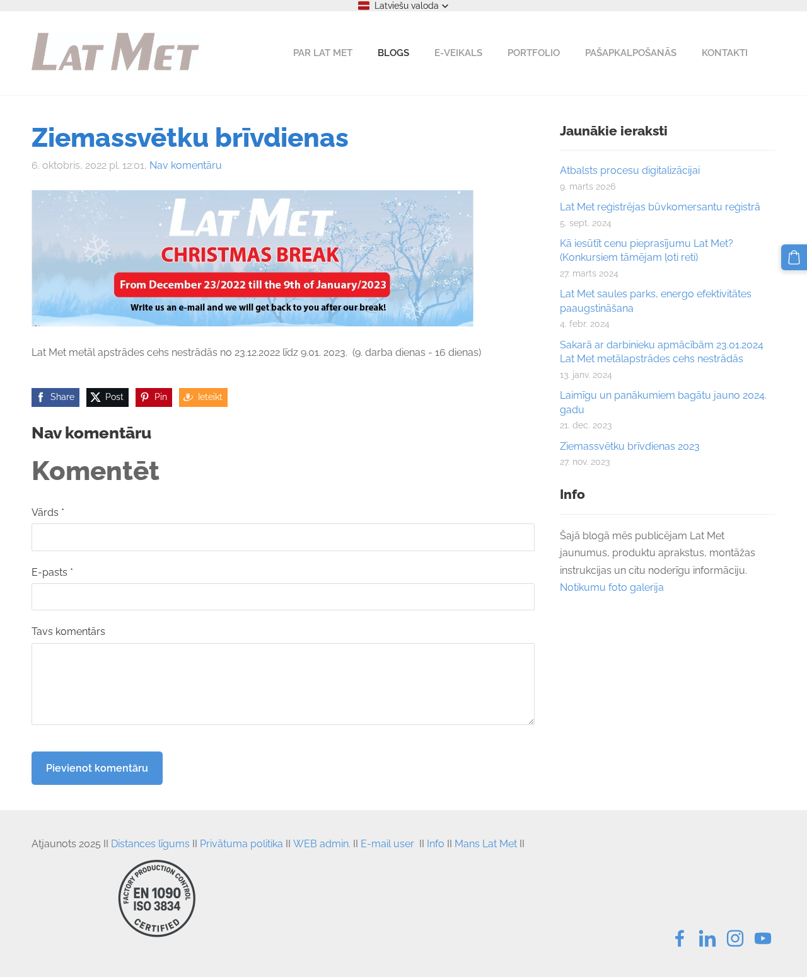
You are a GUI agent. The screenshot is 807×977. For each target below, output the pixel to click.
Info (435, 844)
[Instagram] (735, 938)
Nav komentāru (185, 165)
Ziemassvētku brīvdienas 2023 (630, 446)
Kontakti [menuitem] (725, 53)
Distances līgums (150, 844)
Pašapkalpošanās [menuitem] (630, 53)
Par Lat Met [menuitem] (322, 53)
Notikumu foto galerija (612, 587)
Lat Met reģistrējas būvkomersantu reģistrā (660, 207)
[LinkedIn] (707, 938)
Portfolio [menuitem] (534, 53)
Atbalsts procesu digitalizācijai (630, 170)
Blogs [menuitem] (393, 53)
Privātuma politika (241, 844)
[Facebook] (679, 938)
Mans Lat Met (486, 844)
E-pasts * (52, 572)
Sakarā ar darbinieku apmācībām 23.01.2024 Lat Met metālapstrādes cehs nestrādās (661, 352)
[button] (403, 5)
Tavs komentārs (68, 631)
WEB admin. (322, 844)
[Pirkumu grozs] (794, 257)
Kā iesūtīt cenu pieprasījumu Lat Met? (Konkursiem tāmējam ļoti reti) (646, 250)
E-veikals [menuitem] (458, 53)
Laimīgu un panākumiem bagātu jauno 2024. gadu (663, 402)
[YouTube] (762, 938)
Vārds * (48, 512)
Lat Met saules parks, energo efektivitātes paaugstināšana (656, 301)
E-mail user (387, 844)
